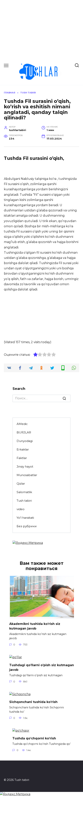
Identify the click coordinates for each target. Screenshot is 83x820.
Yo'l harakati (25, 517)
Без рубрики (27, 526)
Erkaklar (23, 449)
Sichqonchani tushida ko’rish (33, 702)
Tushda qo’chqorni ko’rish (34, 738)
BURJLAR (24, 432)
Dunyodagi (25, 441)
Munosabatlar (27, 475)
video (21, 509)
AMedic (22, 424)
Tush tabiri (24, 500)
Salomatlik (24, 492)
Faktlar (22, 458)
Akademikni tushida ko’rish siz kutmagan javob (34, 626)
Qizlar (21, 483)
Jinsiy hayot (25, 466)
